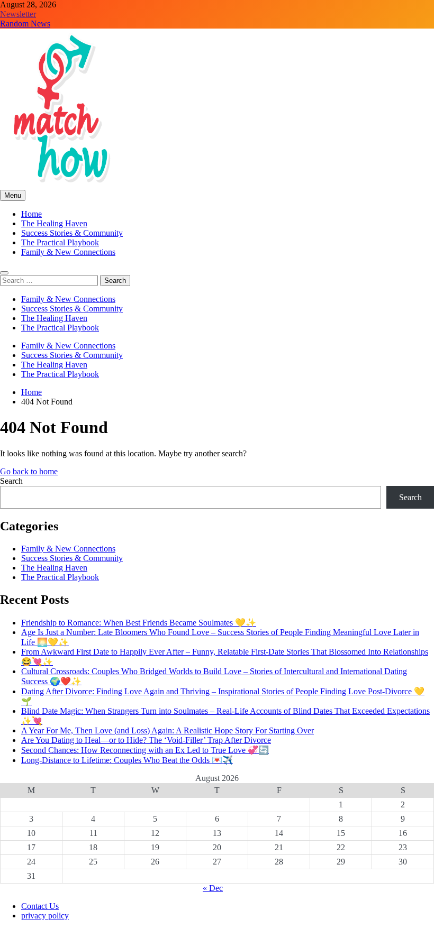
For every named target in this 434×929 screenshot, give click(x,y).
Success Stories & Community (72, 232)
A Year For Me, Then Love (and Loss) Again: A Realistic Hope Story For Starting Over (167, 730)
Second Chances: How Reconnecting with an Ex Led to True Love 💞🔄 (145, 750)
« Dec (213, 888)
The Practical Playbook (60, 242)
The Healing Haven (54, 223)
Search (11, 480)
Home (31, 213)
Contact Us (40, 906)
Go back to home (29, 471)
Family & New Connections (68, 251)
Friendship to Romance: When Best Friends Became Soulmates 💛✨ (138, 622)
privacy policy (45, 915)
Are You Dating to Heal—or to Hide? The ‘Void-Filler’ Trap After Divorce (146, 739)
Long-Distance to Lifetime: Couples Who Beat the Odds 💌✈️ (127, 760)
